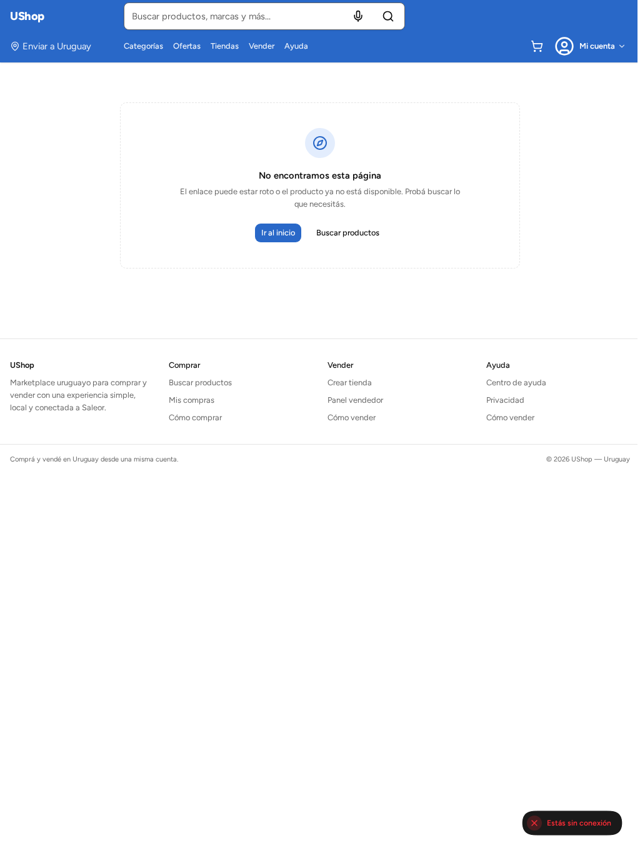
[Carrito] (537, 46)
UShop (27, 16)
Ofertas (187, 46)
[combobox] (264, 16)
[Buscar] (388, 16)
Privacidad (505, 400)
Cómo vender (352, 417)
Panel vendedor (355, 400)
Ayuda (296, 46)
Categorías (143, 46)
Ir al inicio (278, 232)
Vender (261, 46)
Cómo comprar (195, 417)
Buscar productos (347, 232)
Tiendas (225, 46)
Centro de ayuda (516, 382)
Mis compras (191, 400)
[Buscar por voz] (358, 16)
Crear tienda (350, 382)
